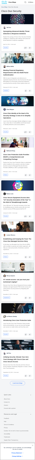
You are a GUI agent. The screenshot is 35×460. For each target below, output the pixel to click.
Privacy (6, 427)
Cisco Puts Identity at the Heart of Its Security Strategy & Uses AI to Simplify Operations (16, 116)
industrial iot (6, 297)
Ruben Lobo (10, 193)
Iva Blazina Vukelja (12, 316)
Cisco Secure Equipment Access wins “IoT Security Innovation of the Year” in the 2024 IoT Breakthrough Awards (17, 200)
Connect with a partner (10, 408)
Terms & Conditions (9, 424)
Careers (6, 405)
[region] (17, 451)
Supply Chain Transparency (11, 440)
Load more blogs (17, 383)
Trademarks (7, 437)
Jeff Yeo (9, 27)
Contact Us (7, 402)
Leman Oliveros (11, 235)
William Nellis (10, 66)
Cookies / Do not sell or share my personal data (16, 430)
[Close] (32, 445)
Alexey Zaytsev (11, 275)
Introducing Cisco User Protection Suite (17, 320)
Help (5, 421)
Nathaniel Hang (11, 150)
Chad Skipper (10, 109)
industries (6, 90)
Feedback (6, 418)
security (6, 47)
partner (5, 174)
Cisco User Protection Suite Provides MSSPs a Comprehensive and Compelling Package (16, 157)
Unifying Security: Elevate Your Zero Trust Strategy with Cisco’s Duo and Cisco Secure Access (16, 359)
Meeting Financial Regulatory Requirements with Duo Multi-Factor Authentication (15, 73)
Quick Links (7, 395)
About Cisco (7, 399)
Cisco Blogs (12, 2)
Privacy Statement (17, 453)
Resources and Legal (10, 414)
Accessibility (7, 433)
